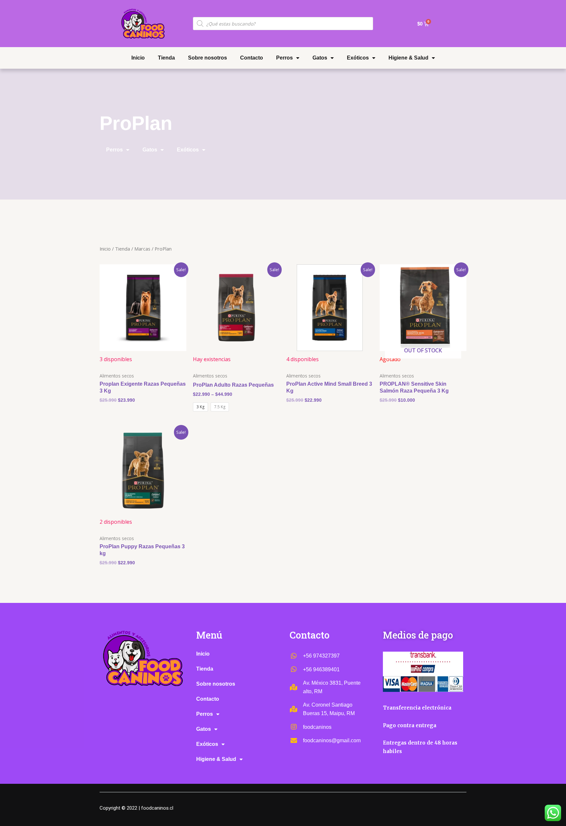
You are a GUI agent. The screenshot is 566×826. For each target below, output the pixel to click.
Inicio (138, 58)
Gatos (319, 58)
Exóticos (358, 58)
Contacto (251, 58)
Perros (284, 58)
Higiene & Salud (408, 58)
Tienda (166, 58)
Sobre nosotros (207, 58)
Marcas (142, 248)
